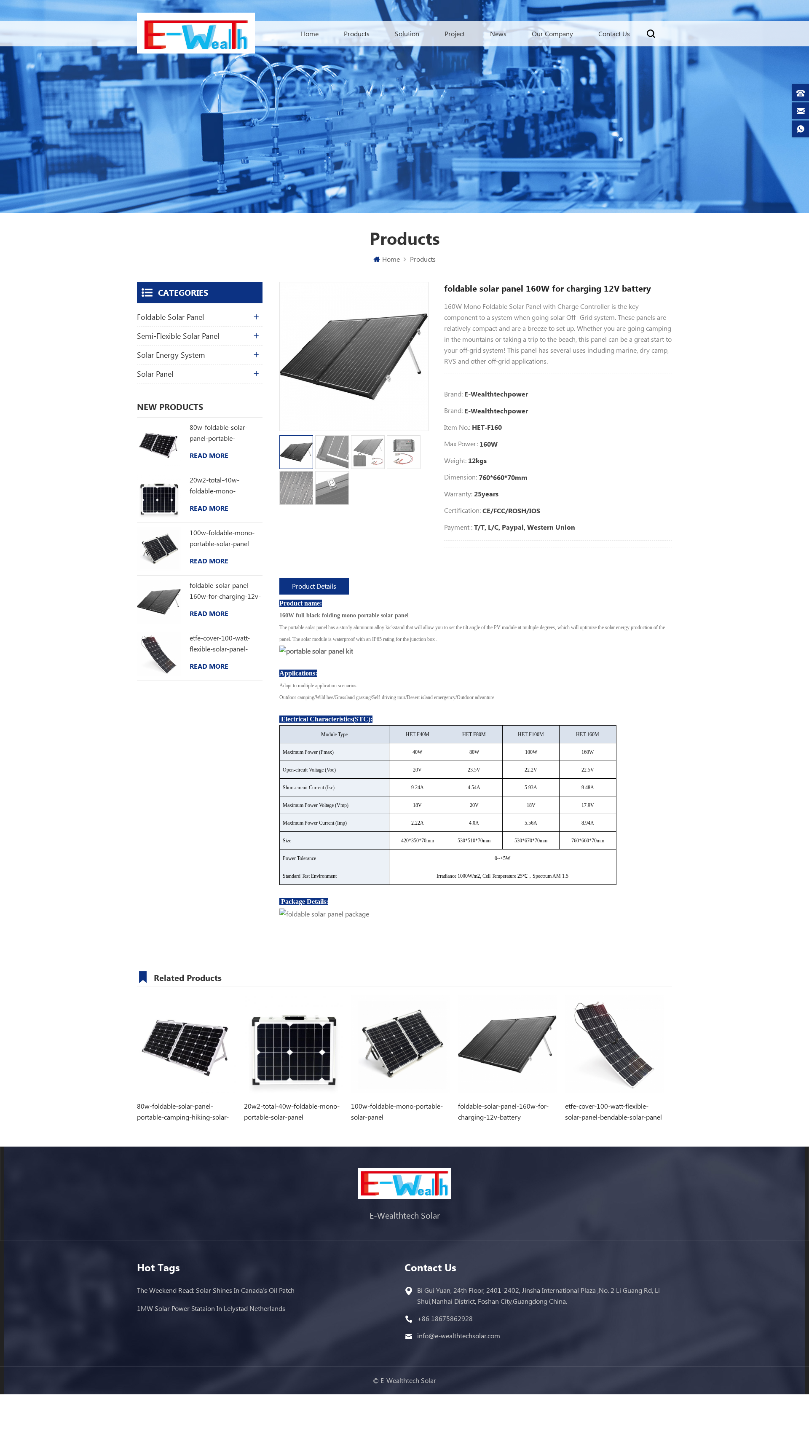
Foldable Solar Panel (170, 317)
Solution (407, 33)
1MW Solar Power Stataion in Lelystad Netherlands (211, 1308)
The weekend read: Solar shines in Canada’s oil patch (216, 1290)
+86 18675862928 (445, 1318)
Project (455, 33)
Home (310, 33)
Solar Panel (155, 374)
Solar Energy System (171, 355)
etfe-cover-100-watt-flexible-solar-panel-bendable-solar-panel (221, 643)
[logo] (196, 35)
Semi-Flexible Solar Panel (178, 336)
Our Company (552, 33)
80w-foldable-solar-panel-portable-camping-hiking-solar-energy (222, 433)
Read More (209, 455)
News (498, 33)
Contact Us (614, 33)
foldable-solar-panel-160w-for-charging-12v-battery (225, 591)
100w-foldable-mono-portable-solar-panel (222, 538)
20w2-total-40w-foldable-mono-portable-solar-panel (219, 485)
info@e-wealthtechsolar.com (458, 1335)
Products (357, 33)
